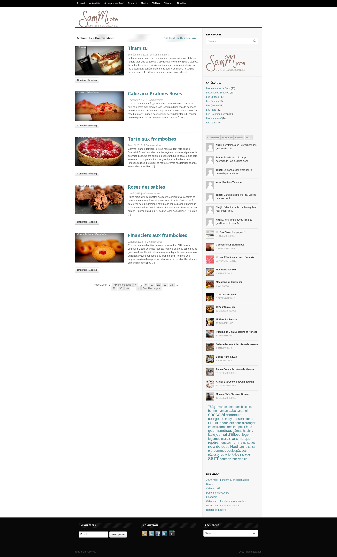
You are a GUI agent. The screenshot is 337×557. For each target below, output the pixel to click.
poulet (231, 450)
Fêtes (248, 427)
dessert (238, 419)
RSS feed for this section (179, 38)
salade (245, 454)
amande (221, 406)
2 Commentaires (154, 100)
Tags (249, 137)
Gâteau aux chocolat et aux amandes (226, 501)
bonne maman (218, 410)
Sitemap (168, 3)
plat (210, 450)
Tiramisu (138, 48)
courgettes (216, 419)
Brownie (210, 484)
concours (233, 415)
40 (127, 288)
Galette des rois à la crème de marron (237, 344)
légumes (214, 439)
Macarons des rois (226, 269)
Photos (144, 3)
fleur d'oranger (245, 423)
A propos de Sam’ (114, 3)
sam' (213, 458)
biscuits (246, 406)
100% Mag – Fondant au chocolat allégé (227, 480)
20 (114, 288)
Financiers (211, 497)
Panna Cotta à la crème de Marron (235, 369)
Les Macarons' (214, 118)
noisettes (249, 442)
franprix (238, 427)
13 (171, 284)
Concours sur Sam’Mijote (230, 244)
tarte (235, 459)
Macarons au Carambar (229, 282)
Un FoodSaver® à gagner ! (230, 232)
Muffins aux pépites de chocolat (222, 505)
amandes (234, 406)
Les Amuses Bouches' (217, 92)
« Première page (122, 284)
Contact (132, 3)
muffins (236, 442)
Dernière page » (151, 288)
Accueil (81, 3)
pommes (220, 450)
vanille (242, 459)
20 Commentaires (159, 54)
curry (228, 419)
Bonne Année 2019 (226, 356)
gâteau (237, 431)
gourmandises (220, 431)
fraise (212, 427)
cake (232, 411)
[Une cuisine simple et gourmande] (98, 26)
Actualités (94, 3)
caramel (242, 410)
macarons (229, 438)
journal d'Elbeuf (228, 434)
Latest (239, 137)
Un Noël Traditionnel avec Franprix (235, 257)
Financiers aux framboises (157, 235)
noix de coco (219, 446)
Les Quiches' (213, 105)
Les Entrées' (212, 97)
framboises (224, 427)
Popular (227, 137)
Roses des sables (146, 187)
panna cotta (247, 446)
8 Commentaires (151, 193)
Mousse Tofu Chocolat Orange (232, 394)
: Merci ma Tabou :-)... (229, 182)
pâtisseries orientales (223, 454)
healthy (248, 430)
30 (120, 288)
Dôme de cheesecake (217, 492)
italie (211, 434)
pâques (241, 450)
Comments (213, 137)
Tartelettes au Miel (226, 307)
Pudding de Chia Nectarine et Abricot (236, 332)
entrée (213, 423)
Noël (234, 446)
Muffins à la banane (226, 319)
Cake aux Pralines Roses (155, 93)
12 (165, 284)
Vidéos (156, 3)
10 (152, 284)
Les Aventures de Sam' (218, 88)
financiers (227, 423)
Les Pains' (211, 122)
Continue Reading (87, 80)
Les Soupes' (212, 101)
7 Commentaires (152, 145)
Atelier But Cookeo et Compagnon (235, 381)
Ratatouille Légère (216, 510)
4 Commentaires (153, 241)
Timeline (181, 3)
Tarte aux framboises (152, 139)
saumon (225, 459)
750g (211, 407)
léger (246, 434)
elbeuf (249, 419)
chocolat (216, 414)
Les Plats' (211, 109)
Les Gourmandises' (216, 114)
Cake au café (213, 488)
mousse (224, 442)
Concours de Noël (226, 294)
